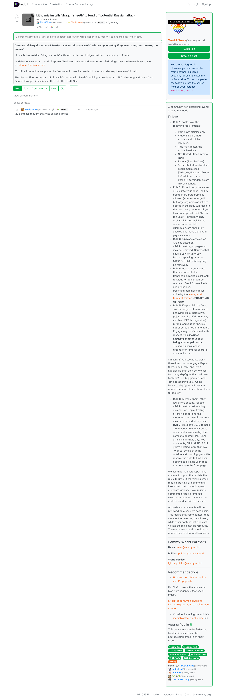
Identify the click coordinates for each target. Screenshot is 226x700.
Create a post (189, 55)
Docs (179, 694)
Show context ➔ (23, 102)
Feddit (23, 4)
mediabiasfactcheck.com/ (188, 618)
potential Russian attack (31, 65)
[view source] (56, 27)
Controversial (40, 88)
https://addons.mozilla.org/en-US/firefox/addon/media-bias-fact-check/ (188, 604)
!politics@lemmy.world (191, 553)
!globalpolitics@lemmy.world (185, 563)
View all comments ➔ (26, 95)
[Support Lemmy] (91, 4)
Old (62, 88)
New (54, 88)
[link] (46, 27)
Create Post (56, 4)
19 (40, 27)
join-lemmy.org (202, 694)
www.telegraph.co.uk (47, 19)
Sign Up (206, 4)
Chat (73, 88)
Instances (168, 694)
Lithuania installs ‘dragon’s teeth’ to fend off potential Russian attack (85, 15)
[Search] (188, 4)
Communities (39, 4)
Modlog (172, 661)
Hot (17, 88)
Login (196, 4)
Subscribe (189, 48)
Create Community (77, 4)
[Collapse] (17, 109)
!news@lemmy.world (188, 547)
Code (188, 694)
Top (26, 88)
